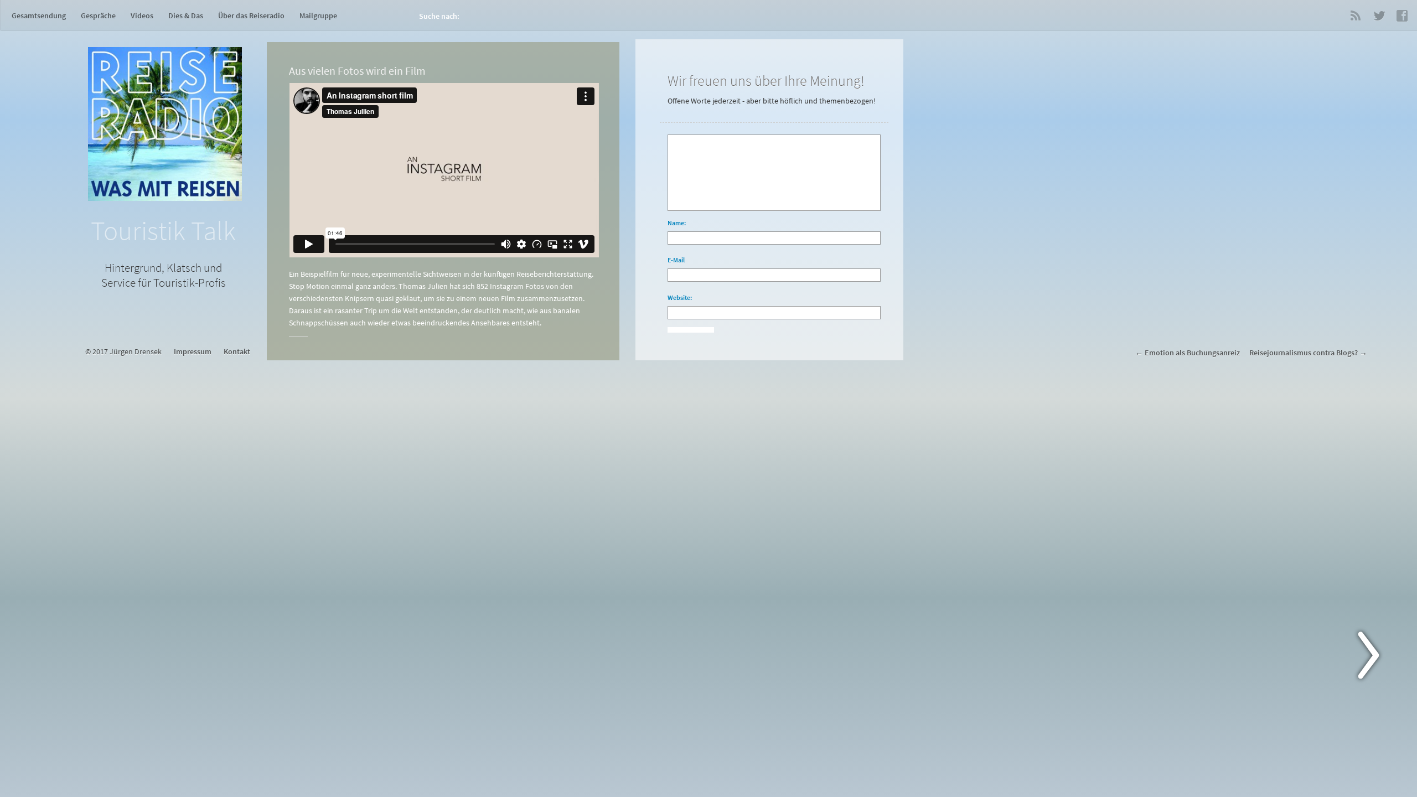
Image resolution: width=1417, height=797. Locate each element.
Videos (142, 15)
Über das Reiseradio (251, 15)
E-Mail (676, 260)
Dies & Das (185, 15)
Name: (677, 223)
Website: (680, 297)
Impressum (192, 351)
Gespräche (98, 15)
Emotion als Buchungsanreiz (1192, 353)
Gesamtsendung (39, 15)
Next (1375, 658)
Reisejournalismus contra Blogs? (1303, 353)
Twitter (1379, 15)
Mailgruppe (318, 15)
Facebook (1402, 15)
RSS (1355, 15)
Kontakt (237, 351)
